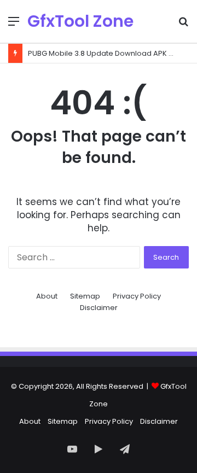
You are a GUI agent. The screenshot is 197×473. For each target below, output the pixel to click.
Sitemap (85, 296)
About (46, 296)
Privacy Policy (137, 296)
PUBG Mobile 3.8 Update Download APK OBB (105, 53)
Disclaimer (99, 307)
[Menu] (13, 25)
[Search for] (183, 25)
